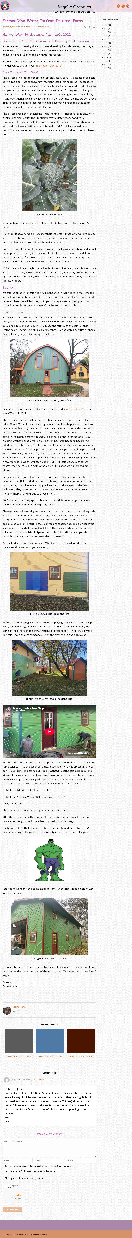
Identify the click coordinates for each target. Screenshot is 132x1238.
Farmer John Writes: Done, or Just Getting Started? (19, 1056)
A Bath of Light (75, 409)
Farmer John (10, 27)
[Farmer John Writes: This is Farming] (50, 1041)
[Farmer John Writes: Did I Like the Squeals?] (81, 1041)
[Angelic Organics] (5, 6)
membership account (48, 65)
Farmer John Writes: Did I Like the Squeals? (81, 1056)
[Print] (85, 27)
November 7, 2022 (29, 27)
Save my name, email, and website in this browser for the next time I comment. (39, 1166)
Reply (41, 1079)
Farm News (44, 27)
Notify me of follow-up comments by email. (31, 1171)
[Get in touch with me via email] (14, 1011)
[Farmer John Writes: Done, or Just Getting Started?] (19, 1041)
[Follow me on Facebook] (18, 1011)
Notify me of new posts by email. (24, 1178)
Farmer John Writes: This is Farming (50, 1056)
